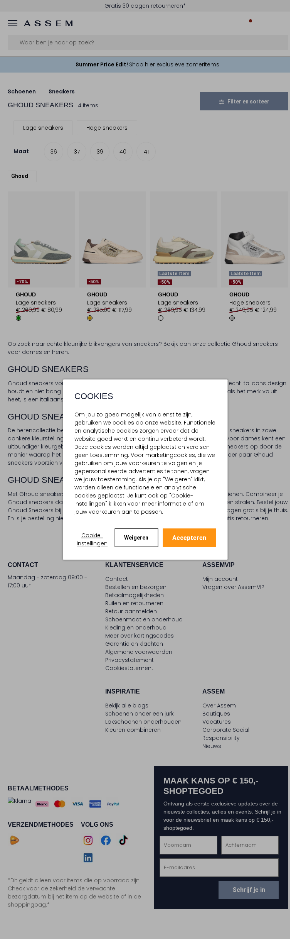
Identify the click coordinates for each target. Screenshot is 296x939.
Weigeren (136, 538)
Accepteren (189, 537)
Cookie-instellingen (92, 539)
